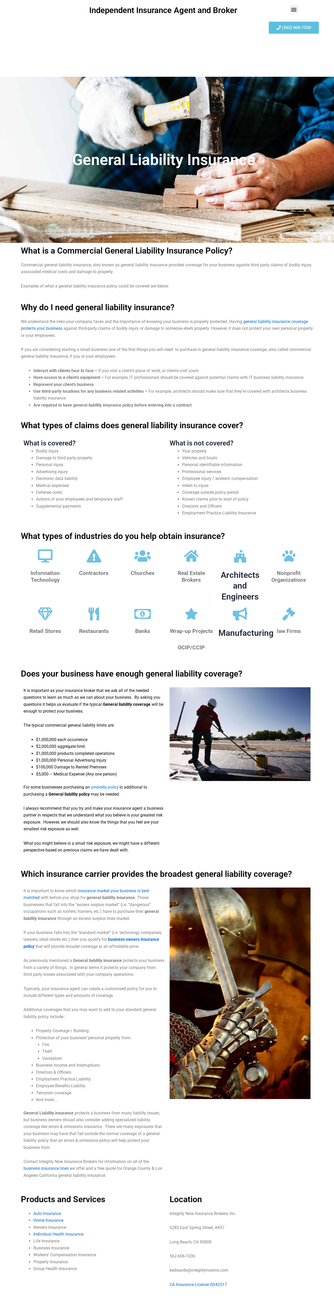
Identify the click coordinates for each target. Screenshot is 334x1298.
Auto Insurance (47, 1213)
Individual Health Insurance (58, 1234)
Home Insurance (48, 1220)
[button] (294, 9)
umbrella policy (104, 787)
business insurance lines (46, 1168)
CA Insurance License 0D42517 (198, 1284)
